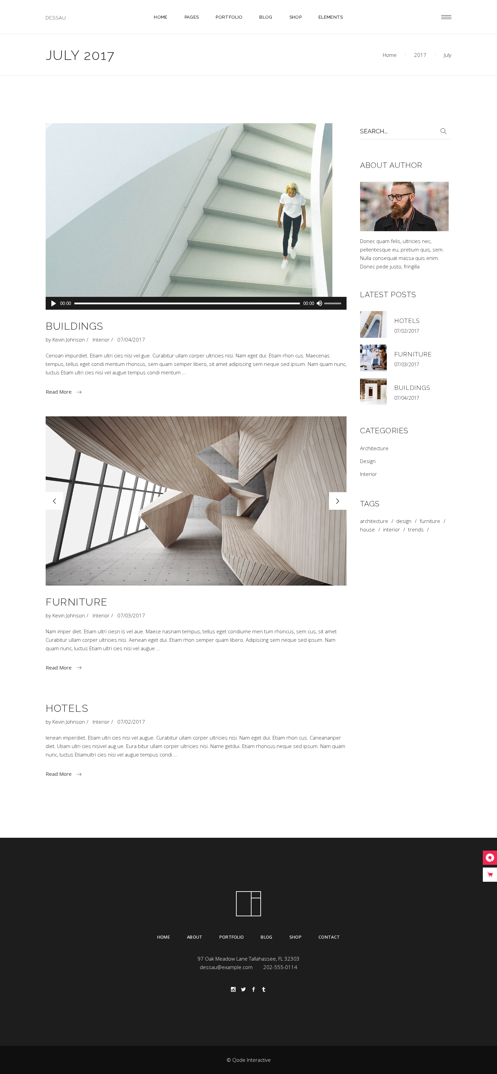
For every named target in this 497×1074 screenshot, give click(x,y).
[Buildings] (196, 216)
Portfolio (231, 937)
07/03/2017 (131, 615)
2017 (420, 54)
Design (368, 461)
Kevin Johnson (68, 339)
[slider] (333, 304)
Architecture (374, 448)
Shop (295, 937)
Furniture (77, 602)
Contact (329, 937)
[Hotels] (373, 324)
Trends (416, 529)
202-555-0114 (280, 967)
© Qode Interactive (249, 1059)
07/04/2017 (131, 339)
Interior (101, 339)
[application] (196, 303)
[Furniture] (373, 358)
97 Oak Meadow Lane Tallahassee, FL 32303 (248, 958)
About (195, 937)
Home (390, 54)
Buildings (74, 326)
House (367, 529)
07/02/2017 (131, 721)
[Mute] (319, 303)
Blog (266, 937)
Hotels (67, 708)
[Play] (53, 303)
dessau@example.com (226, 967)
